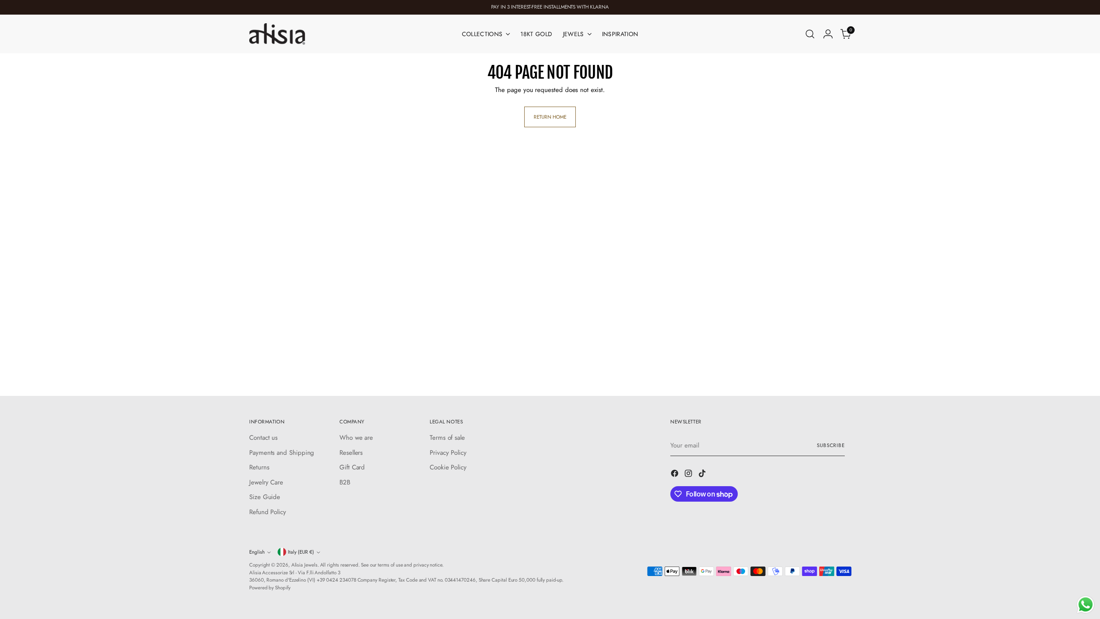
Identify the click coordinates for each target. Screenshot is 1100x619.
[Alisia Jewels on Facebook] (675, 475)
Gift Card (352, 467)
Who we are (356, 437)
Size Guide (264, 497)
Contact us (263, 437)
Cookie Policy (448, 467)
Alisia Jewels (304, 564)
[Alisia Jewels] (277, 34)
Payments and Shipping (281, 452)
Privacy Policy (448, 452)
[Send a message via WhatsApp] (1086, 604)
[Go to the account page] (828, 34)
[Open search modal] (810, 34)
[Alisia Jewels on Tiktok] (703, 475)
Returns (259, 467)
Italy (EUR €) (301, 552)
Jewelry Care (266, 482)
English (257, 552)
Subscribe (831, 445)
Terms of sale (447, 437)
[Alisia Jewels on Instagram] (689, 475)
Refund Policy (267, 512)
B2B (344, 482)
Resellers (351, 452)
